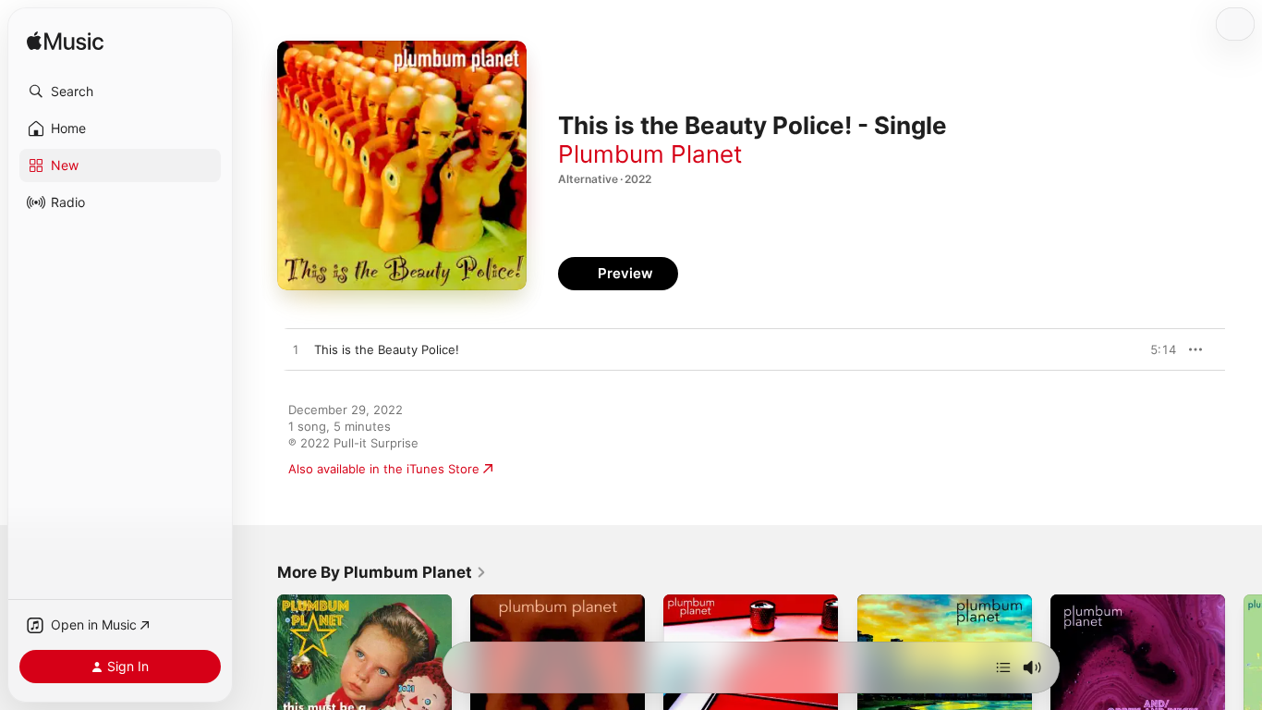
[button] (120, 91)
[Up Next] (1003, 667)
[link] (382, 572)
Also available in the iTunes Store (383, 468)
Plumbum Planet (650, 154)
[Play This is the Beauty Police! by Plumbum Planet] (295, 350)
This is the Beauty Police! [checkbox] (386, 349)
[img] (65, 42)
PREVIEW (1155, 349)
